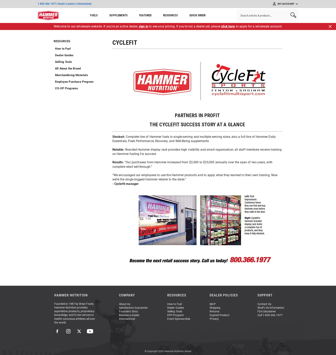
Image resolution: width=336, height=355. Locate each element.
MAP (212, 304)
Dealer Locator (66, 3)
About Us (124, 304)
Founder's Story (128, 311)
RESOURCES (170, 15)
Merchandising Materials (71, 75)
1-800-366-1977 (47, 3)
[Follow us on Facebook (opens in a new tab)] (57, 331)
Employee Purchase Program (74, 81)
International (84, 3)
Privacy (214, 318)
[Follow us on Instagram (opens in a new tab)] (68, 331)
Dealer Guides (64, 55)
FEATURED (145, 15)
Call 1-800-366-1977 (270, 315)
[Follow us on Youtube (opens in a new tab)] (90, 331)
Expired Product (219, 315)
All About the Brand (68, 68)
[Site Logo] (48, 15)
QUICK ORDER (197, 15)
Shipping (215, 307)
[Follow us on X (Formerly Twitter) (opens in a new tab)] (79, 331)
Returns (214, 311)
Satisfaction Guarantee (133, 307)
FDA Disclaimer (266, 311)
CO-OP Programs (66, 88)
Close (330, 26)
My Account (286, 3)
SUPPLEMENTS (118, 15)
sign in (143, 26)
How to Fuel (63, 48)
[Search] (292, 15)
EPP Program (175, 315)
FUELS (94, 15)
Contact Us (264, 304)
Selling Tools (63, 62)
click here (228, 26)
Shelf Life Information (270, 307)
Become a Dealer (129, 315)
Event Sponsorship (178, 318)
